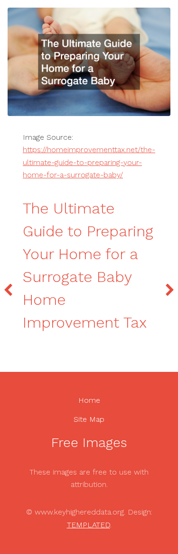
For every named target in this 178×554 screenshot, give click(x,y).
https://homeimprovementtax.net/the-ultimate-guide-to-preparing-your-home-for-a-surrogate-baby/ (89, 162)
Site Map (89, 419)
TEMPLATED (88, 524)
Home (89, 400)
